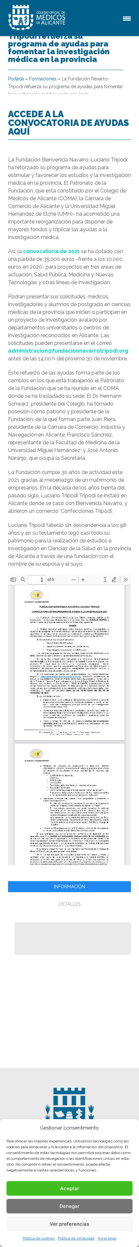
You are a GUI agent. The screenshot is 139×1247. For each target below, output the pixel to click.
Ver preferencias (69, 1224)
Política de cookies (39, 1238)
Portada (16, 78)
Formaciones (43, 78)
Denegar (69, 1206)
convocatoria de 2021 (51, 251)
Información (69, 886)
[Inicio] (38, 18)
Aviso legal (107, 1238)
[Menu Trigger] (127, 18)
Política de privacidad (76, 1238)
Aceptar (69, 1188)
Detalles (69, 904)
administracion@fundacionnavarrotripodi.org (68, 351)
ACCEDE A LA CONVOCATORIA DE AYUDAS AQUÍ (68, 123)
